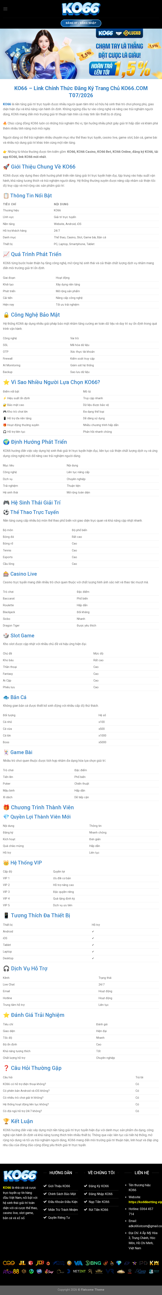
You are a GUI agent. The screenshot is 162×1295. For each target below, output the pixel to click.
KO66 (7, 104)
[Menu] (5, 9)
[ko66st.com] (81, 9)
